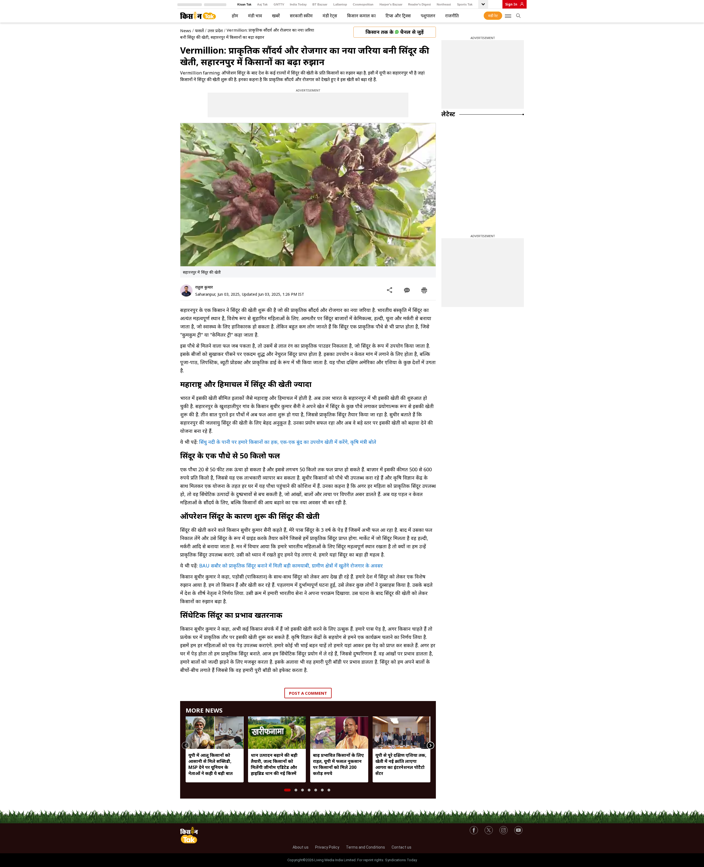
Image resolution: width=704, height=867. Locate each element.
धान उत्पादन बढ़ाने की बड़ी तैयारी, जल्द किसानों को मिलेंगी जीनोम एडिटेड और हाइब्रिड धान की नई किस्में (274, 764)
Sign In (511, 4)
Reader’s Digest (419, 4)
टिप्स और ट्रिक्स (398, 16)
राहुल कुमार (204, 287)
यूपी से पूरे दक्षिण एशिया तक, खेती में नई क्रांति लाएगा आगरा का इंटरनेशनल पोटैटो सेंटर (401, 764)
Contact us (401, 847)
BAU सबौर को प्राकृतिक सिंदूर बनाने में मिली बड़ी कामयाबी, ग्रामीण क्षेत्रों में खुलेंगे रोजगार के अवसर (291, 565)
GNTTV (279, 4)
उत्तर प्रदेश (215, 30)
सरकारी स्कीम (301, 16)
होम (235, 16)
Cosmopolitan (363, 4)
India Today (298, 4)
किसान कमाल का (361, 16)
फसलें (199, 30)
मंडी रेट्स (330, 16)
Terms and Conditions (365, 847)
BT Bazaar (319, 4)
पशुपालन (428, 16)
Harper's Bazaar (391, 4)
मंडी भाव (255, 16)
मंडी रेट (493, 15)
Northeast (444, 4)
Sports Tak (464, 4)
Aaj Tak (262, 4)
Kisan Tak (244, 4)
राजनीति (452, 16)
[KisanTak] (198, 16)
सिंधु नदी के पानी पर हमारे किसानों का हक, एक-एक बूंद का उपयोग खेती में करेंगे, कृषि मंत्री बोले (287, 442)
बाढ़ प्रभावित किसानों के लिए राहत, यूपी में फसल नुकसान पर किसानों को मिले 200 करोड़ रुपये (338, 764)
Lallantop (340, 4)
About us (301, 847)
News (185, 30)
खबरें (276, 16)
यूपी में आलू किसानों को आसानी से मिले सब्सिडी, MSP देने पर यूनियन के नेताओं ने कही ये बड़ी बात (210, 764)
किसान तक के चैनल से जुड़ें (394, 32)
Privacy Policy (327, 847)
